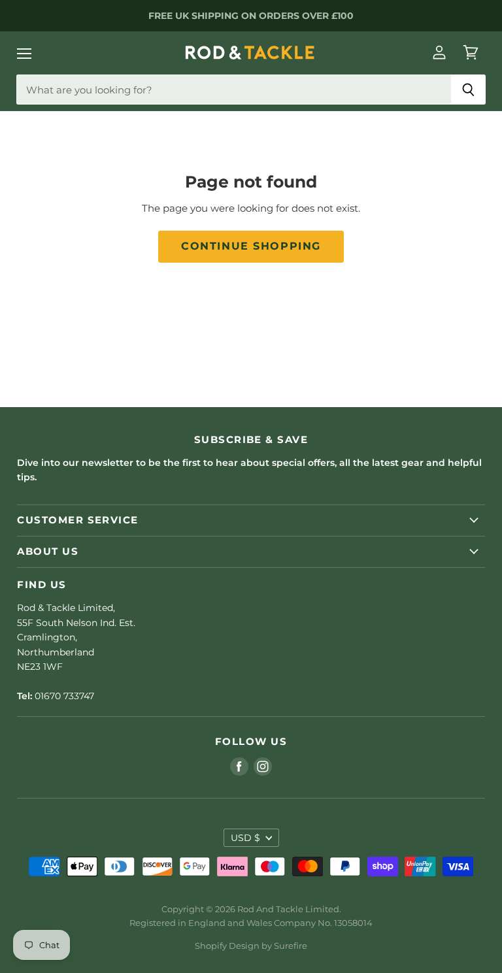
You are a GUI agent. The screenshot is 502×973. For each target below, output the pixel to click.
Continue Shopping (251, 246)
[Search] (468, 89)
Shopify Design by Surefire (251, 945)
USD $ (245, 838)
